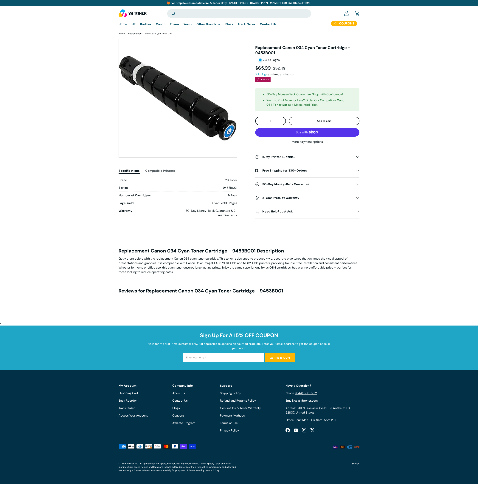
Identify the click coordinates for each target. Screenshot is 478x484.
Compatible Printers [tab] (160, 171)
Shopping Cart (128, 393)
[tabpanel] (178, 198)
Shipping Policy (230, 393)
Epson (174, 24)
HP (134, 24)
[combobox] (239, 13)
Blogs (229, 24)
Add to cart (324, 121)
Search (355, 463)
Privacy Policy (229, 430)
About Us (178, 393)
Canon (160, 24)
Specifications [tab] (129, 171)
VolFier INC (133, 463)
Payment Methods (232, 415)
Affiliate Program (183, 423)
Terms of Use (229, 423)
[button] (357, 13)
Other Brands (206, 24)
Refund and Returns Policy (238, 401)
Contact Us (268, 24)
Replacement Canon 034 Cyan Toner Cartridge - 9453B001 (150, 34)
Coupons (178, 415)
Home (123, 24)
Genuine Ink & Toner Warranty (240, 408)
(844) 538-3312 (306, 393)
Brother (145, 24)
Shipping (260, 74)
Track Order (246, 24)
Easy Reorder (128, 401)
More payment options (307, 142)
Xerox (187, 24)
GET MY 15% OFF (280, 357)
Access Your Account (133, 415)
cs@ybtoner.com (306, 401)
